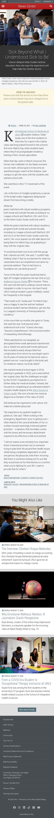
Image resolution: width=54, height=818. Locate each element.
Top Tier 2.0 (7, 741)
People (13, 126)
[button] (3, 6)
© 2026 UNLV (12, 799)
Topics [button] (37, 1)
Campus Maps (9, 788)
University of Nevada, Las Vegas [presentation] (4, 1)
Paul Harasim (40, 126)
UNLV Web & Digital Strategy (36, 799)
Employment (8, 720)
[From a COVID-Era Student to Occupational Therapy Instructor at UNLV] (27, 670)
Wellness (6, 730)
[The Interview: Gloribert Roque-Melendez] (27, 537)
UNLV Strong (8, 725)
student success (36, 478)
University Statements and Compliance (18, 751)
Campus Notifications (11, 746)
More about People (27, 710)
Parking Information (11, 794)
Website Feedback (10, 767)
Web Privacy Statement (12, 757)
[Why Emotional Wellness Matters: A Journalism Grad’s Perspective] (27, 603)
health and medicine (12, 478)
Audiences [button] (47, 1)
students (24, 478)
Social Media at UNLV (27, 814)
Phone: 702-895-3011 (11, 783)
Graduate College (11, 484)
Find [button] (51, 6)
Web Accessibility (10, 762)
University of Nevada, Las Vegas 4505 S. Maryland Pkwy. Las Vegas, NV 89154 (15, 775)
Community (7, 735)
